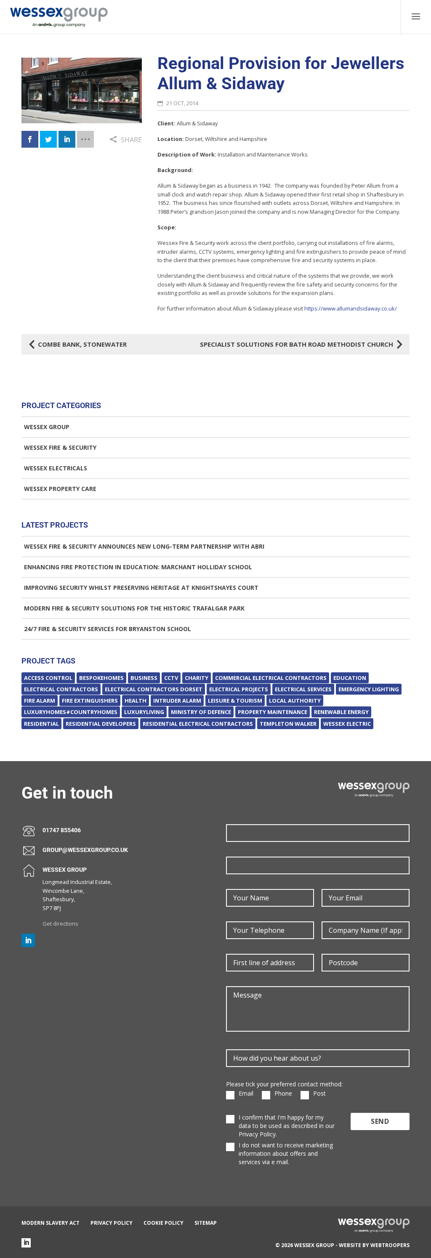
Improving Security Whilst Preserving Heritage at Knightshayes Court (141, 588)
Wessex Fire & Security (60, 447)
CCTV (171, 678)
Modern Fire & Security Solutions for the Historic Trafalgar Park (134, 608)
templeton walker (288, 723)
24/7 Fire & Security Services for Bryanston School (107, 629)
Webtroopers (390, 1245)
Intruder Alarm (177, 700)
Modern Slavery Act (50, 1222)
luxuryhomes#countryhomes (70, 712)
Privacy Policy (111, 1222)
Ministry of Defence (201, 712)
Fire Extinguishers (90, 700)
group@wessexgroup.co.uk (85, 850)
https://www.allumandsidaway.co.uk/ (350, 308)
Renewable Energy (341, 712)
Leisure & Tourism (235, 700)
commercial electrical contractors (271, 678)
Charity (196, 678)
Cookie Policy (164, 1222)
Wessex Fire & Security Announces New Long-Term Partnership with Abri (144, 546)
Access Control (48, 678)
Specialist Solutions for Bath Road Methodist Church (301, 344)
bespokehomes (101, 678)
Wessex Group (46, 427)
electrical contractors (61, 689)
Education (349, 678)
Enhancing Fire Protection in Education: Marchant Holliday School (138, 567)
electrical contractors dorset (153, 689)
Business (143, 678)
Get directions (60, 923)
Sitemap (205, 1222)
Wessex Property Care (60, 489)
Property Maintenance (272, 712)
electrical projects (238, 689)
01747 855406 (62, 830)
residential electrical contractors (198, 723)
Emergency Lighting (368, 689)
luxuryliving (144, 712)
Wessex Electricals (55, 468)
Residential (41, 723)
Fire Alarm (39, 700)
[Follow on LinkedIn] (28, 940)
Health (135, 700)
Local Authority (295, 700)
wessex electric (347, 723)
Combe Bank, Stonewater (78, 344)
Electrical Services (303, 689)
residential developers (101, 723)
